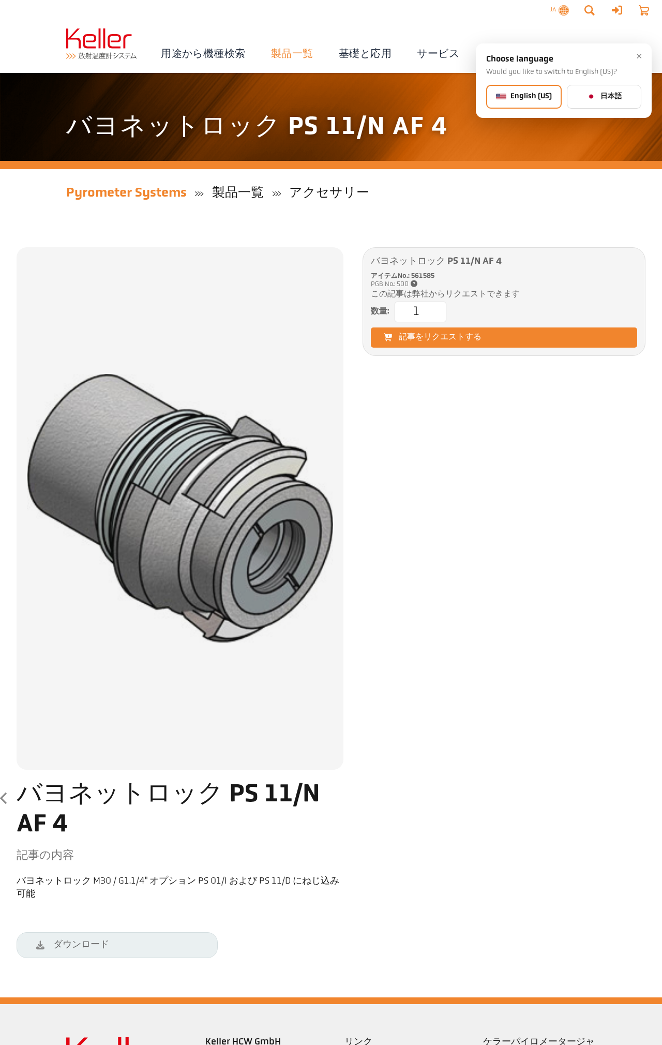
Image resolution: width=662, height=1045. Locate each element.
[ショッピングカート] (644, 10)
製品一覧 (292, 54)
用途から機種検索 (203, 54)
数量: (380, 311)
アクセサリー (329, 193)
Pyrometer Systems (126, 193)
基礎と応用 (365, 54)
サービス (438, 54)
